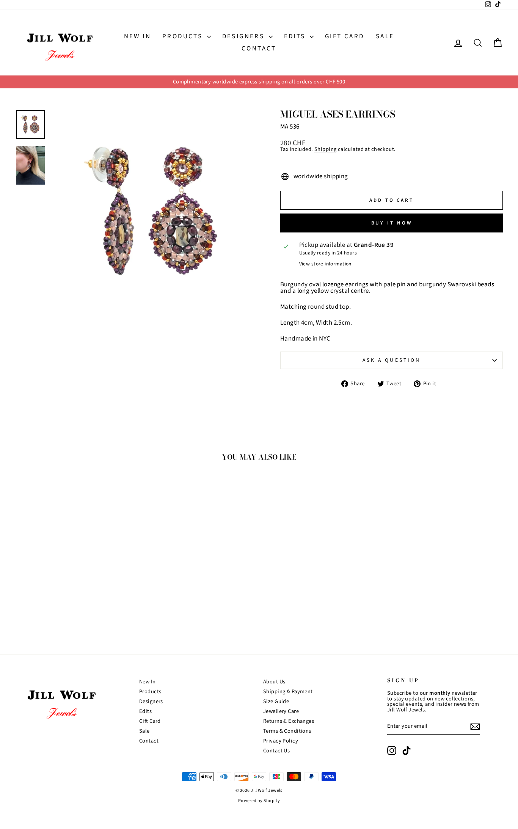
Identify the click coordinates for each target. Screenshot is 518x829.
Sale (385, 36)
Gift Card (344, 36)
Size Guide (276, 701)
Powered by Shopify (259, 801)
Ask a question (392, 360)
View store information (325, 264)
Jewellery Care (281, 711)
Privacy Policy (280, 741)
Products (183, 36)
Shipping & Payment (288, 692)
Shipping (325, 149)
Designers (244, 36)
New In (137, 36)
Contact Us (276, 751)
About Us (274, 682)
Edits (296, 36)
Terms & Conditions (287, 731)
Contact (259, 48)
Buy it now (391, 223)
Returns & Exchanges (288, 721)
